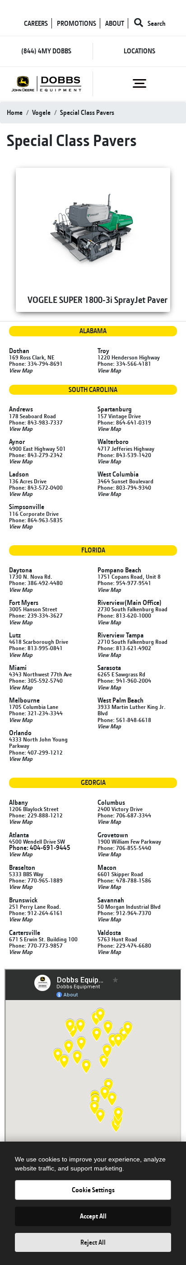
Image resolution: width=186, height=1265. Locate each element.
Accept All (93, 1216)
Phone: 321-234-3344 (36, 713)
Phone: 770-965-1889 (36, 880)
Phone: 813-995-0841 (36, 647)
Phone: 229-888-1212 (36, 815)
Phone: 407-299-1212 (36, 752)
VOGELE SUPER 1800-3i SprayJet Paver (97, 299)
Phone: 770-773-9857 (36, 945)
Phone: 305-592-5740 (36, 680)
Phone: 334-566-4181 (124, 363)
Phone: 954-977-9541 (124, 582)
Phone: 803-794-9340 (124, 487)
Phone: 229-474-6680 (124, 945)
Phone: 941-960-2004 (124, 680)
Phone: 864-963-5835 (36, 520)
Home (15, 112)
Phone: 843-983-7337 (36, 422)
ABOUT (114, 23)
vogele (41, 112)
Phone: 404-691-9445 (39, 847)
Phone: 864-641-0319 (124, 422)
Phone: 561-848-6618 (124, 719)
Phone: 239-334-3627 (36, 615)
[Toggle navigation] (140, 83)
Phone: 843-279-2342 (36, 454)
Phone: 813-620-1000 (124, 615)
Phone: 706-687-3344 (124, 815)
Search (156, 23)
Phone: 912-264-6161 (36, 912)
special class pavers (87, 112)
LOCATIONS (139, 51)
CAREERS (36, 23)
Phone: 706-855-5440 (124, 847)
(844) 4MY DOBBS (46, 51)
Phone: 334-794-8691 (36, 363)
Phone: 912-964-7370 (124, 912)
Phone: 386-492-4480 (36, 582)
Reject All (93, 1242)
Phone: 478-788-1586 (124, 880)
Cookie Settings (93, 1189)
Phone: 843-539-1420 (124, 454)
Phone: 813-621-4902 (124, 647)
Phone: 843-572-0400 (36, 487)
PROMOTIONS (76, 23)
